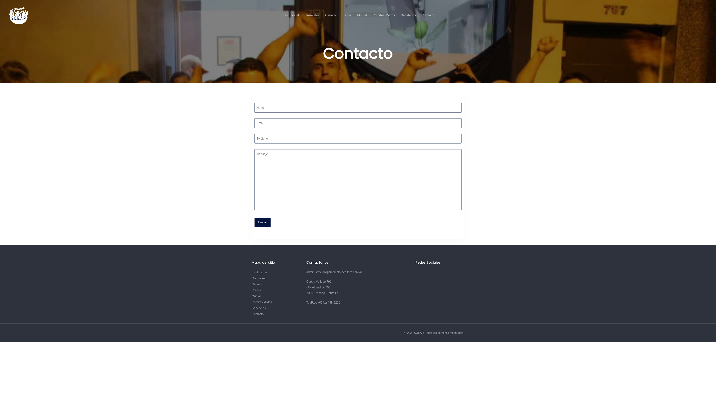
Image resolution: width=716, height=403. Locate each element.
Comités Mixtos (262, 302)
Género (257, 284)
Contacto (258, 314)
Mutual (256, 296)
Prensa (256, 290)
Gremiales (258, 278)
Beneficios (259, 308)
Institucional (260, 272)
